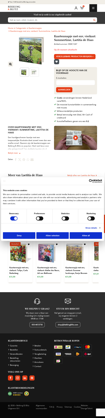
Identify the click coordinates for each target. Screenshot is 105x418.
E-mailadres (61, 78)
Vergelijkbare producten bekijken (74, 56)
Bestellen (14, 350)
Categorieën (21, 28)
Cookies (77, 407)
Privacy (59, 407)
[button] (81, 8)
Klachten (38, 358)
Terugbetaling (40, 354)
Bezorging (14, 365)
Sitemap (68, 407)
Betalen (37, 346)
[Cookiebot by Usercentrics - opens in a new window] (91, 181)
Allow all (86, 235)
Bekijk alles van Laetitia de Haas (81, 175)
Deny (19, 235)
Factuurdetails (40, 350)
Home (10, 28)
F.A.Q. (52, 407)
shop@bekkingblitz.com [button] (68, 325)
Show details (91, 228)
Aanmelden (64, 90)
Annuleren (39, 362)
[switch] (39, 218)
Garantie (13, 346)
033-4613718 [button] (37, 325)
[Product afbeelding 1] (24, 72)
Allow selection (52, 235)
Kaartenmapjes (35, 28)
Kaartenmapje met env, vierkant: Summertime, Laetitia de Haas (37, 31)
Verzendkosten (16, 354)
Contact (37, 366)
